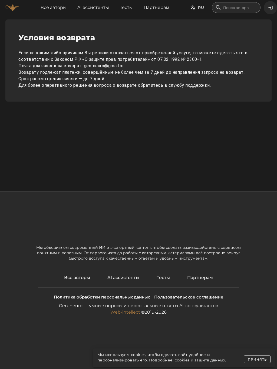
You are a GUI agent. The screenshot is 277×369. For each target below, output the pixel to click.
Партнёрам (156, 7)
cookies (182, 360)
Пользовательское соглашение (188, 297)
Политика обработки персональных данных (102, 297)
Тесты (126, 7)
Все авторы (54, 7)
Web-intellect (125, 312)
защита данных (209, 360)
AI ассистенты (93, 7)
